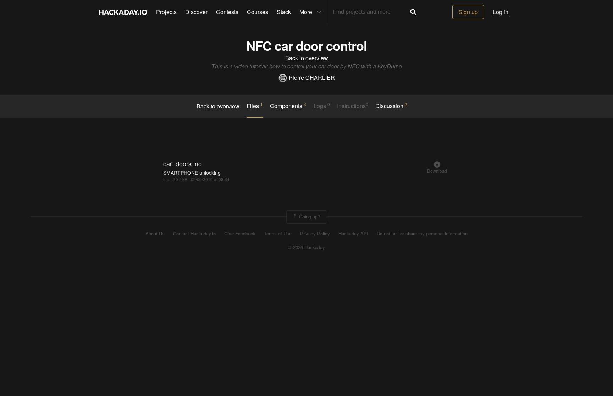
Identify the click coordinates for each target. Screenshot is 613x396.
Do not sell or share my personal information (422, 233)
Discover (196, 12)
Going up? (309, 216)
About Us (155, 233)
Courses (257, 12)
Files (255, 105)
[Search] (413, 12)
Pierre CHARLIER (312, 77)
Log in (500, 12)
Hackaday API (353, 233)
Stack (284, 12)
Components (288, 105)
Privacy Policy (315, 233)
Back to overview (306, 58)
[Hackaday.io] (123, 12)
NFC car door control (306, 45)
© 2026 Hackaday (306, 247)
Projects (166, 12)
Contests (227, 12)
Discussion (391, 105)
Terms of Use (278, 233)
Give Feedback (239, 233)
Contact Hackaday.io (194, 233)
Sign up (468, 12)
